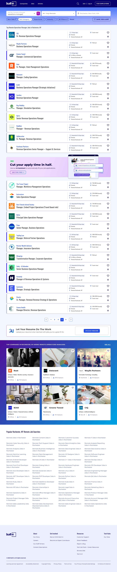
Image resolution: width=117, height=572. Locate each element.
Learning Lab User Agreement (14, 564)
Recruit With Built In (56, 537)
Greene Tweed (56, 408)
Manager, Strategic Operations (27, 289)
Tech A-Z (79, 554)
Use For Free (17, 172)
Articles (40, 3)
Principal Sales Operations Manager (29, 217)
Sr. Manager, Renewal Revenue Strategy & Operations (36, 299)
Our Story (36, 537)
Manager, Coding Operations (26, 77)
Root (16, 371)
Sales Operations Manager (26, 197)
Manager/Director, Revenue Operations (31, 310)
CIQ (86, 408)
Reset (72, 19)
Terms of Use (67, 564)
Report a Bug (81, 544)
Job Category (24, 19)
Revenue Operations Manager (27, 97)
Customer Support (83, 537)
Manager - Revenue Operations (28, 128)
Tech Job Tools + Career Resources (88, 547)
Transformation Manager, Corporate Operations (34, 258)
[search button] (78, 3)
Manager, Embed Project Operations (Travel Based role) (37, 207)
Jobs (32, 3)
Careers (35, 540)
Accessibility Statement (32, 564)
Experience (38, 19)
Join (84, 3)
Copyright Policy (46, 564)
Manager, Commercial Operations (28, 56)
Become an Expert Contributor (60, 540)
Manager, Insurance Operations (28, 248)
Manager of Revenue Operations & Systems (32, 279)
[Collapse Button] (108, 36)
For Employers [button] (103, 3)
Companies (24, 3)
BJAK (16, 408)
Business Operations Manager (27, 46)
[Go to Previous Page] (46, 319)
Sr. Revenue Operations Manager (28, 36)
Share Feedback (82, 540)
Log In (90, 3)
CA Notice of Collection (104, 564)
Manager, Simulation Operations (28, 108)
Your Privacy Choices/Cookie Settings (84, 564)
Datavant (53, 371)
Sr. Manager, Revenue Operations (28, 139)
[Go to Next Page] (70, 319)
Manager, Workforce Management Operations (33, 186)
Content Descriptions (40, 547)
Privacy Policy (58, 564)
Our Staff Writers (38, 544)
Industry (50, 19)
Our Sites (107, 537)
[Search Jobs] (38, 13)
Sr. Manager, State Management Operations (32, 67)
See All (108, 344)
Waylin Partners (92, 371)
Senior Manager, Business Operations (30, 227)
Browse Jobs (81, 550)
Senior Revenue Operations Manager (30, 118)
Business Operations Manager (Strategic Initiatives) (35, 87)
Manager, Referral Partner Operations (30, 238)
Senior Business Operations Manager (30, 269)
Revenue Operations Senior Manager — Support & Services (38, 149)
